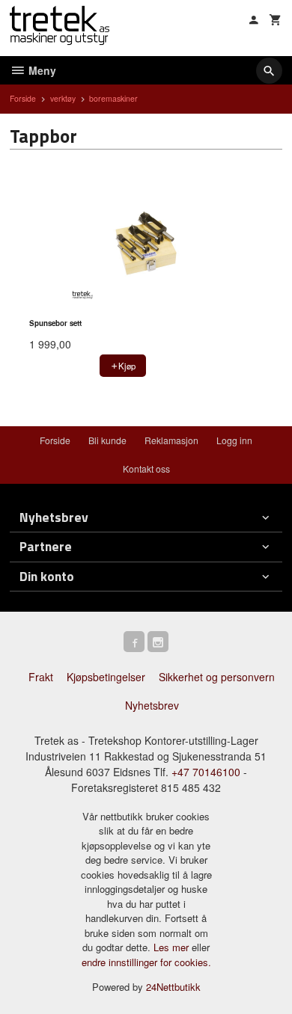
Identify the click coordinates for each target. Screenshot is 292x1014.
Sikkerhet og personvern (217, 676)
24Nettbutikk (173, 987)
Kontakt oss (146, 468)
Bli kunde (107, 440)
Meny (40, 70)
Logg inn (234, 440)
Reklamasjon (171, 440)
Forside (23, 98)
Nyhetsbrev (152, 705)
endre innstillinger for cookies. (146, 962)
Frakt (40, 676)
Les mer (172, 947)
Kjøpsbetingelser (106, 676)
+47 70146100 (205, 771)
